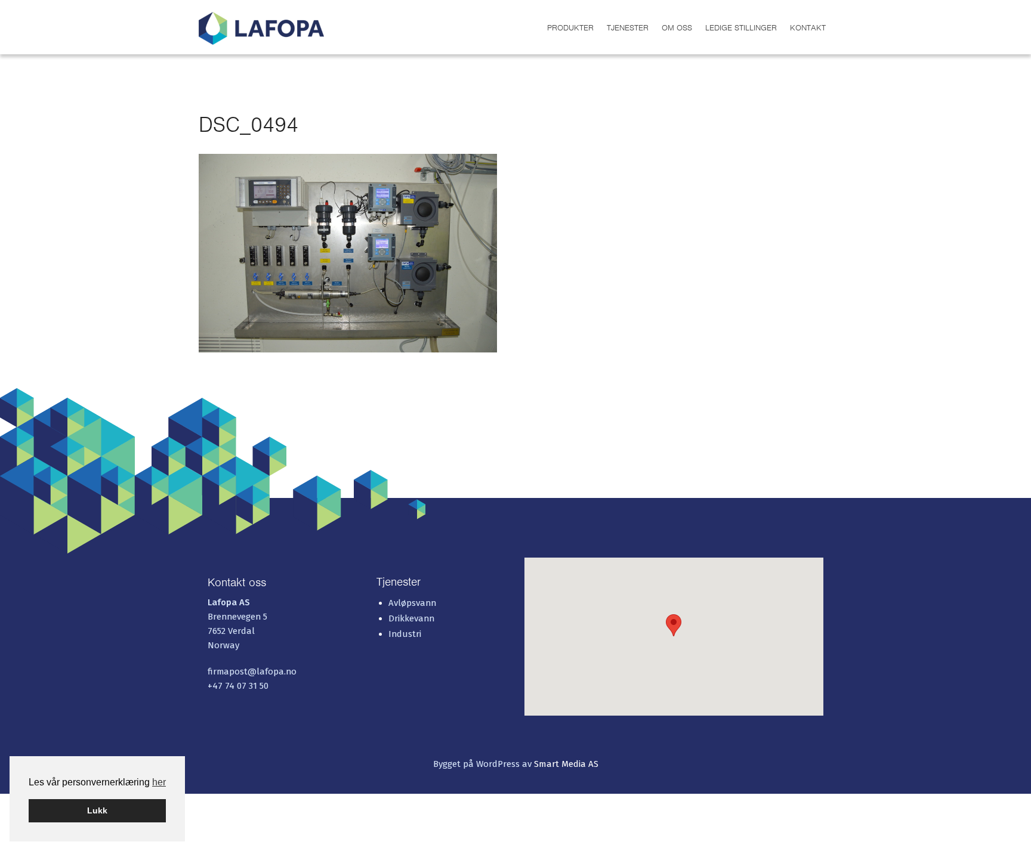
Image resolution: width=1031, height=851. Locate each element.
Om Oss (677, 27)
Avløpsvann (412, 603)
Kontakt (808, 27)
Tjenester (628, 27)
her (159, 782)
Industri (404, 634)
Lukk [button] (97, 810)
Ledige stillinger (741, 27)
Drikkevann (411, 618)
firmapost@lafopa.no (252, 671)
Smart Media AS (566, 764)
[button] (673, 625)
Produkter (570, 27)
